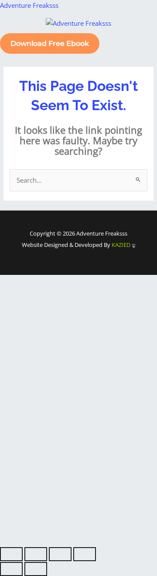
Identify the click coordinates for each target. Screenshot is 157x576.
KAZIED (122, 245)
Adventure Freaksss (29, 5)
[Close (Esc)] (84, 554)
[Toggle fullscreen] (35, 554)
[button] (78, 33)
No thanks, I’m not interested (78, 541)
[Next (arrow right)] (35, 569)
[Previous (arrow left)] (11, 569)
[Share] (60, 554)
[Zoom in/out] (11, 554)
